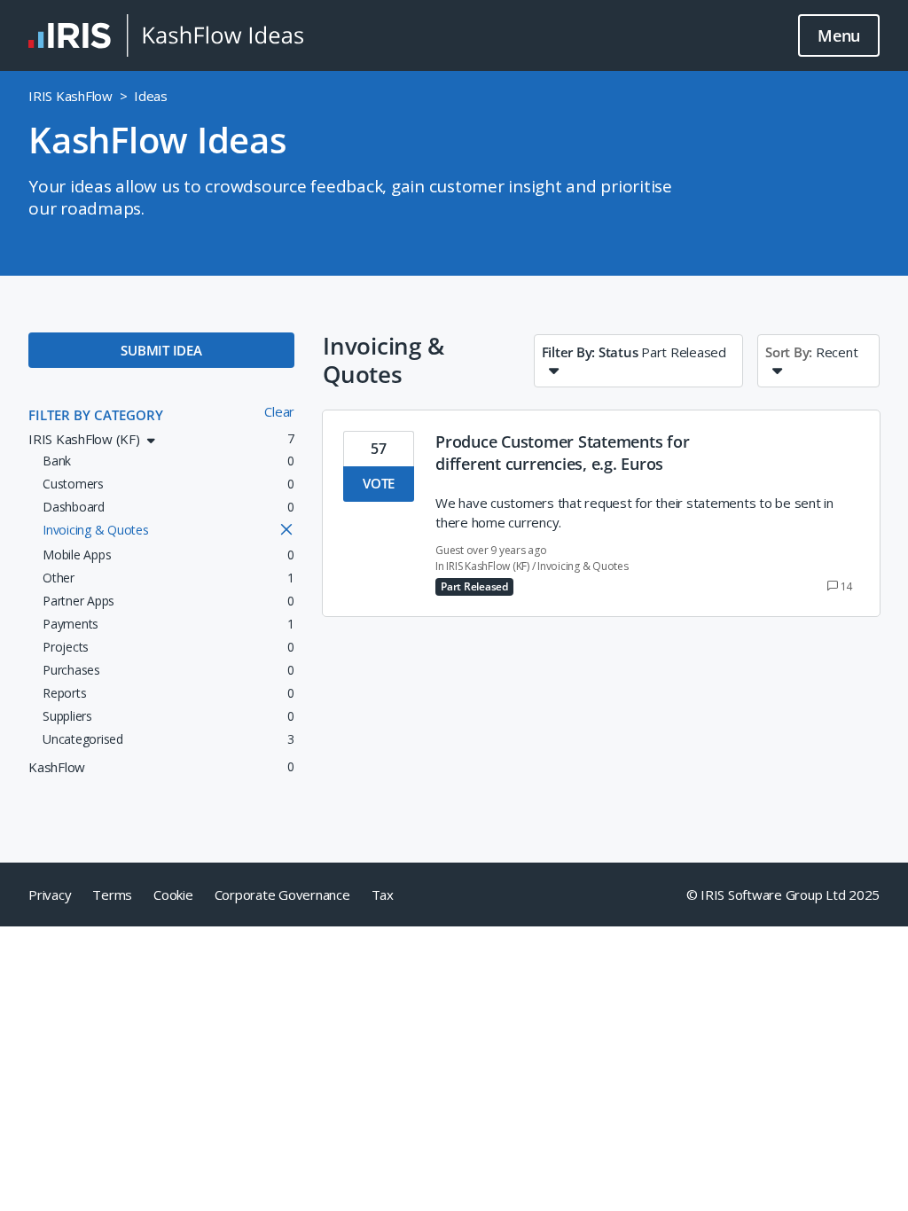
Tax (383, 894)
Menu (839, 35)
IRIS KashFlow (70, 96)
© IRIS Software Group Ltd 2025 (783, 894)
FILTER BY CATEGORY (95, 415)
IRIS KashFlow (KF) (487, 566)
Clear (279, 411)
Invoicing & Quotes (583, 566)
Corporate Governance (282, 894)
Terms (112, 894)
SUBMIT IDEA (161, 350)
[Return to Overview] (165, 35)
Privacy (49, 894)
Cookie (173, 894)
